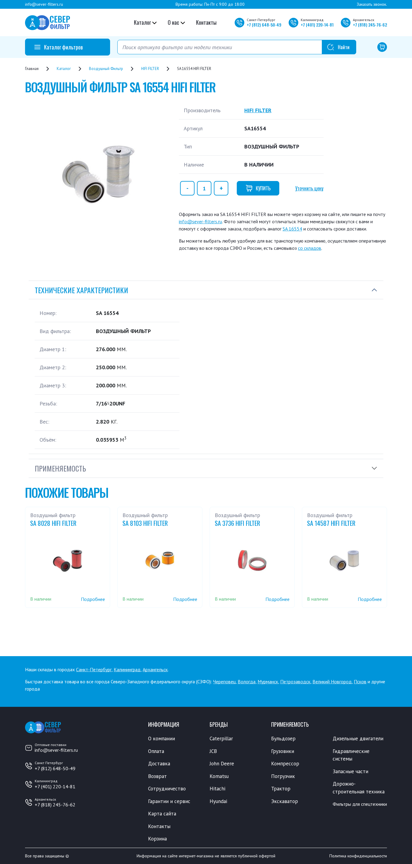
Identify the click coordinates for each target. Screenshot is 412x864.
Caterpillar (221, 738)
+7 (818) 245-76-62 (55, 805)
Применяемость (60, 468)
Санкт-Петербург (94, 669)
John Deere (222, 763)
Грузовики (282, 751)
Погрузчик (283, 776)
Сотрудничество (167, 788)
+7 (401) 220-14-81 (55, 786)
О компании (161, 738)
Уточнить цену (309, 188)
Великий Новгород (332, 681)
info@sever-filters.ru (44, 4)
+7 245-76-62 (370, 24)
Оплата (156, 751)
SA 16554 (292, 229)
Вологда (246, 681)
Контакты (206, 22)
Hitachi (217, 788)
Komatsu (219, 776)
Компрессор (285, 763)
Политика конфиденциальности (358, 856)
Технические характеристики (81, 289)
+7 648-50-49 (264, 24)
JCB (213, 751)
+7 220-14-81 (317, 24)
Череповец (224, 681)
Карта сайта (162, 813)
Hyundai (218, 801)
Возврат (157, 776)
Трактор (280, 788)
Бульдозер (283, 738)
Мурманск (268, 681)
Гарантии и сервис (169, 801)
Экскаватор (284, 801)
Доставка (159, 763)
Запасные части (350, 771)
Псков (360, 681)
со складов (309, 248)
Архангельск (155, 669)
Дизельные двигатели (358, 738)
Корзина (157, 838)
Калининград (127, 669)
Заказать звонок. (372, 4)
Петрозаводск (295, 681)
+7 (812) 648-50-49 (55, 768)
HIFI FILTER (257, 110)
